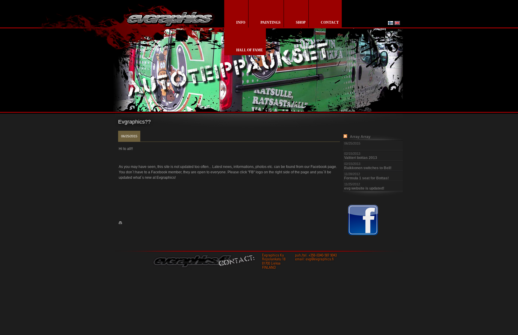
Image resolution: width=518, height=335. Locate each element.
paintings (270, 22)
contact (330, 22)
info (240, 22)
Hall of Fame (249, 50)
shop (300, 22)
